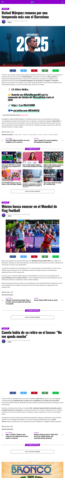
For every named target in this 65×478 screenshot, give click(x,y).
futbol (40, 134)
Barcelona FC (18, 134)
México (46, 134)
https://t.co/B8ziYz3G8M (23, 105)
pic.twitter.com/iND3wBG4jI (26, 110)
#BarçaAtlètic (39, 97)
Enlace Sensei (33, 134)
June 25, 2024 (24, 115)
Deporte (26, 134)
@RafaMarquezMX (32, 94)
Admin (9, 22)
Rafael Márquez (53, 134)
